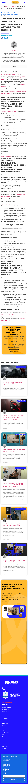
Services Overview (6, 707)
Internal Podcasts (6, 714)
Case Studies (5, 746)
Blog (3, 730)
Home (2, 6)
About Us (4, 725)
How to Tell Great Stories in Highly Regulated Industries (13, 383)
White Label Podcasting (7, 716)
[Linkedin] (13, 66)
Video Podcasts (5, 709)
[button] (24, 2)
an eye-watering (14, 91)
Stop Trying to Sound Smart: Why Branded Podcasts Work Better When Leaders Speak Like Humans (14, 484)
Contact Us (4, 736)
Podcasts (4, 748)
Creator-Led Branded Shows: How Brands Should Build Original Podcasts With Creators (13, 417)
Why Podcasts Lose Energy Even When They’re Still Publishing (12, 524)
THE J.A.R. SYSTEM (7, 702)
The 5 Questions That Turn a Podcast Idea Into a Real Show (14, 450)
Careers (4, 739)
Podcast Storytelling (10, 6)
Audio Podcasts (5, 711)
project (18, 74)
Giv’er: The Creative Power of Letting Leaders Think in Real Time (14, 561)
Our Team (4, 728)
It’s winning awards (6, 156)
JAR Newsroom (5, 732)
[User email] (14, 66)
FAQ (3, 734)
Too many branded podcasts (8, 111)
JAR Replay (5, 718)
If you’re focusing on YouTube (8, 204)
